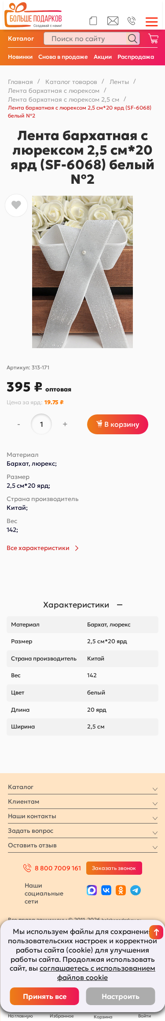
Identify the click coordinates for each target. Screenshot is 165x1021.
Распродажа (135, 57)
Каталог (21, 38)
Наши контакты (32, 816)
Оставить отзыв (32, 845)
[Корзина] (153, 38)
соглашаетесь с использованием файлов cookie (97, 973)
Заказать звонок (114, 868)
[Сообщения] (112, 23)
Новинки (20, 57)
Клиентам (23, 801)
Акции (103, 57)
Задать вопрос (30, 831)
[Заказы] (93, 20)
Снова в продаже (63, 57)
